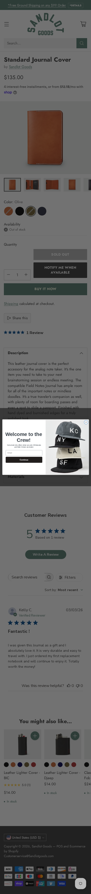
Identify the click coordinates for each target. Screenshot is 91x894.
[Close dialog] (86, 422)
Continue (23, 460)
